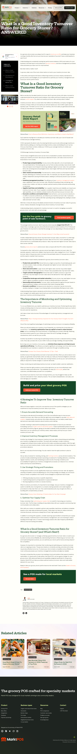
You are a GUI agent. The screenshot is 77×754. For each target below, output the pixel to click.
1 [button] (7, 106)
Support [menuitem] (62, 708)
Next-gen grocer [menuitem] (44, 717)
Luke (29, 598)
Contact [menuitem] (63, 705)
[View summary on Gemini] (10, 731)
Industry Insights (7, 19)
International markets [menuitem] (26, 717)
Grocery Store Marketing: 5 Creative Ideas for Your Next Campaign (47, 494)
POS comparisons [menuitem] (44, 711)
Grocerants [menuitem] (23, 711)
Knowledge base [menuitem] (44, 719)
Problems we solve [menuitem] (44, 715)
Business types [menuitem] (26, 705)
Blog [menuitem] (41, 708)
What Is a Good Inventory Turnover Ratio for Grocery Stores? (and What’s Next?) (10, 87)
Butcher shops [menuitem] (24, 713)
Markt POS (58, 740)
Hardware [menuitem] (3, 715)
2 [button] (9, 106)
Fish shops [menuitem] (23, 715)
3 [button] (12, 106)
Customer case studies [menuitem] (46, 713)
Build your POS (58, 7)
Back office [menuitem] (3, 711)
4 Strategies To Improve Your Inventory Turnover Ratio (9, 81)
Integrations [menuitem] (4, 713)
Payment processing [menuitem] (6, 717)
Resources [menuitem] (44, 705)
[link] (7, 7)
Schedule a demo (69, 7)
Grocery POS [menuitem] (4, 708)
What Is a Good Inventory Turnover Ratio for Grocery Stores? (9, 71)
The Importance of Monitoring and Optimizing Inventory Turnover (10, 76)
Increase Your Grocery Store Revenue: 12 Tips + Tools (43, 351)
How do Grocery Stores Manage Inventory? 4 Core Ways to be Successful (48, 234)
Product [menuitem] (4, 705)
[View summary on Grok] (13, 731)
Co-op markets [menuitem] (24, 722)
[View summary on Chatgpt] (2, 731)
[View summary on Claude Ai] (6, 731)
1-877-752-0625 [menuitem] (64, 711)
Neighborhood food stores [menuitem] (27, 719)
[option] (9, 99)
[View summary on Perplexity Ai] (17, 731)
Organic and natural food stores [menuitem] (29, 708)
